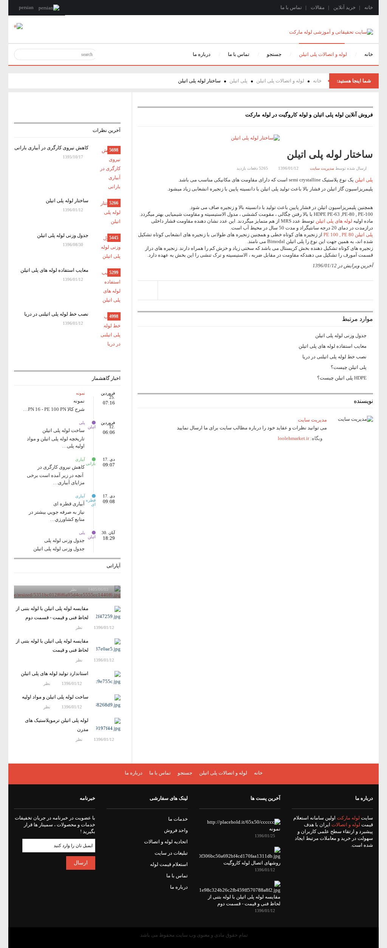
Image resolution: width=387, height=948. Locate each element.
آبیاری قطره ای (94, 496)
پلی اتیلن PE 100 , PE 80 (348, 234)
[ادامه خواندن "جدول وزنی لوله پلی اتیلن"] (108, 247)
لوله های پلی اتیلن (334, 221)
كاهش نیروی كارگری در (61, 467)
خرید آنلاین (344, 7)
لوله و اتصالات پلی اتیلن (280, 81)
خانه (368, 7)
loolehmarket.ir (293, 438)
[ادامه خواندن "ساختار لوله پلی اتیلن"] (108, 212)
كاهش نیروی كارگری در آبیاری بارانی (51, 147)
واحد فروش (176, 830)
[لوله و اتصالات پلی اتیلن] (18, 26)
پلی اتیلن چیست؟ (349, 367)
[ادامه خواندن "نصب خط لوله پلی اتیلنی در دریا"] (108, 330)
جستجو (185, 773)
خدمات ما (178, 819)
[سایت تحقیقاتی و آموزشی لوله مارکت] (331, 31)
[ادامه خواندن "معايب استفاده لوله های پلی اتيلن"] (108, 286)
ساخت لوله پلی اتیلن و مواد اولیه (55, 697)
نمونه (94, 393)
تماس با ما (291, 7)
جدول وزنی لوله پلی (64, 540)
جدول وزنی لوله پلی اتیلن (341, 335)
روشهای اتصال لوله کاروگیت (251, 863)
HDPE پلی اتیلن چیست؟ (342, 378)
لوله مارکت (348, 818)
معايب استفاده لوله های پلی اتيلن (333, 346)
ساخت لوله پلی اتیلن (63, 430)
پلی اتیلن (238, 81)
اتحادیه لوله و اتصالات (166, 841)
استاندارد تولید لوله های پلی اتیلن (54, 673)
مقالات (318, 7)
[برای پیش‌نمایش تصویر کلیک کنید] (255, 137)
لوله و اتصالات (345, 824)
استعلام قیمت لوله (169, 864)
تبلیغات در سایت (171, 853)
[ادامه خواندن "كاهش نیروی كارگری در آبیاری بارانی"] (108, 168)
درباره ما (133, 773)
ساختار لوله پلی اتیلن (67, 200)
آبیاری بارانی (94, 459)
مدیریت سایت (322, 168)
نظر (74, 589)
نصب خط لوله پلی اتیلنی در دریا (334, 356)
